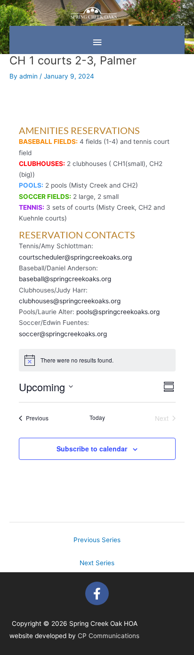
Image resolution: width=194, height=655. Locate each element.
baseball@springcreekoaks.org (65, 279)
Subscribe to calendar (92, 448)
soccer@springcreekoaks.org (63, 334)
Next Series (97, 563)
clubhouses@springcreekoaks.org (70, 301)
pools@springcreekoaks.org (118, 312)
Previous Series (97, 540)
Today (97, 417)
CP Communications (108, 635)
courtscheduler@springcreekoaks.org (75, 257)
